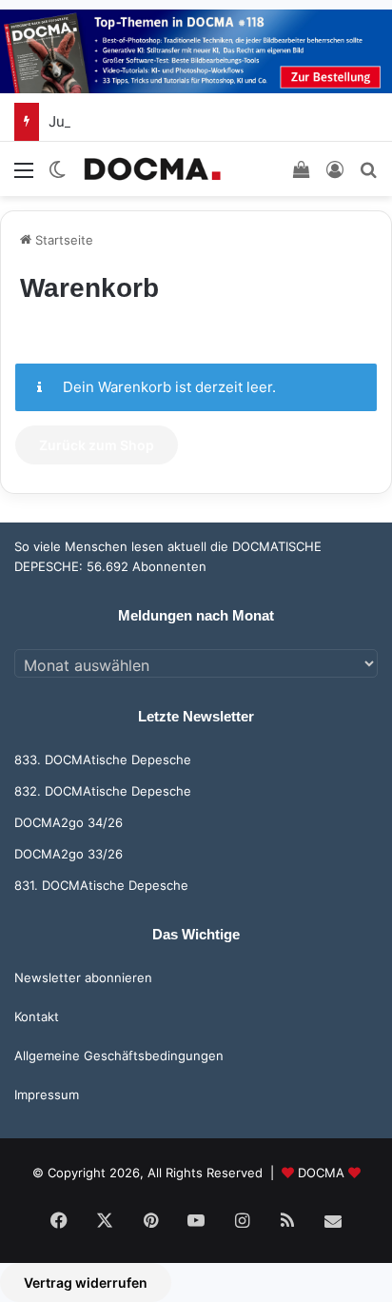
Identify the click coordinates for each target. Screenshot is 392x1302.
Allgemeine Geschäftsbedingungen (119, 1055)
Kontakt (36, 1016)
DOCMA (321, 1172)
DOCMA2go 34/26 (68, 822)
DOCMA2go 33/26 (68, 853)
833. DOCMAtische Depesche (102, 759)
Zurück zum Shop (96, 445)
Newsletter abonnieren (83, 977)
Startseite (62, 239)
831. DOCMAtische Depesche (101, 885)
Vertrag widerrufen (85, 1282)
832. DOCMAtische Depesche (102, 791)
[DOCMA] (152, 169)
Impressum (46, 1094)
